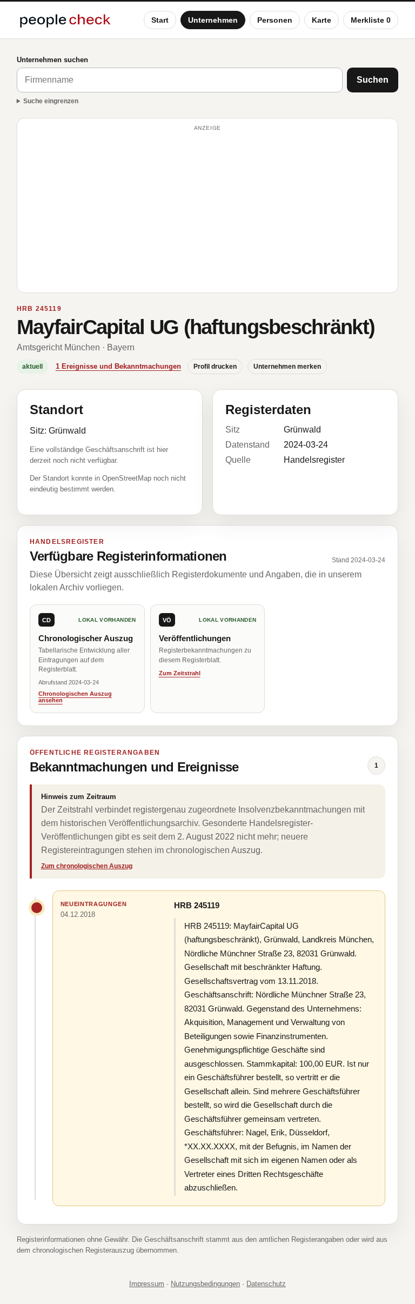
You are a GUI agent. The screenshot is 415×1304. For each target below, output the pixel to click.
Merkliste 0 (371, 20)
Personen (274, 20)
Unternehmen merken (287, 366)
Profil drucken (215, 366)
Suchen (373, 79)
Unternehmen (213, 20)
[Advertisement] (208, 210)
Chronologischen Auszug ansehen (75, 696)
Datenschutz (266, 1284)
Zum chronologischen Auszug (86, 866)
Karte (321, 20)
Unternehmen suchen (52, 60)
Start (160, 20)
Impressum (146, 1284)
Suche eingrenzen (50, 101)
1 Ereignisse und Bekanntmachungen (118, 366)
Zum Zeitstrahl (179, 673)
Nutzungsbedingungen (205, 1284)
